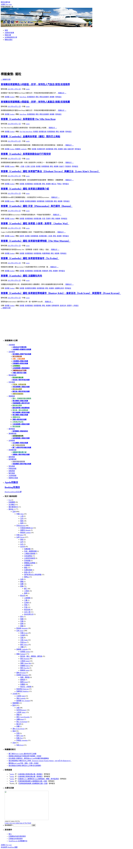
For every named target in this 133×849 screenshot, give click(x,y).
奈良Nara (23, 642)
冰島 (17, 708)
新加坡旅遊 (12, 375)
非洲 (14, 743)
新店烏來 (27, 609)
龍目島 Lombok (25, 532)
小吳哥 (50, 236)
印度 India (19, 535)
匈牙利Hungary (21, 710)
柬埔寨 (52, 97)
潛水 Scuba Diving (18, 729)
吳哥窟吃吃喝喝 (30, 288)
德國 (17, 715)
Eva (10, 500)
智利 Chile (19, 736)
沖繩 (21, 647)
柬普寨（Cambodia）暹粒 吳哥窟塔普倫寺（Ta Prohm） (30, 258)
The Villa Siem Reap (25, 131)
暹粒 (37, 97)
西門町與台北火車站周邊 (32, 574)
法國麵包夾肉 (59, 288)
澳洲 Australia (20, 698)
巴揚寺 (48, 218)
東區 (25, 567)
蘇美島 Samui (24, 670)
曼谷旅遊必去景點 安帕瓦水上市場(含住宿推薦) (25, 765)
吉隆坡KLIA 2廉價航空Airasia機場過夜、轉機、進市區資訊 (38, 779)
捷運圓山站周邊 (29, 563)
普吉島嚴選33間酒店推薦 (21, 412)
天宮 (43, 218)
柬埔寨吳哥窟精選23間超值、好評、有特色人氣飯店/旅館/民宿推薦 (35, 102)
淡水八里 (27, 612)
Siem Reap (22, 97)
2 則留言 (76, 305)
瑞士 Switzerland (21, 722)
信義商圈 (27, 549)
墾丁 (25, 588)
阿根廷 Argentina (22, 740)
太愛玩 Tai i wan (6, 4)
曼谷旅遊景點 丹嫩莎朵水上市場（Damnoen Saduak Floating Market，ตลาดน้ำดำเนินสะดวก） (40, 761)
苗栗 (21, 623)
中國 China (20, 514)
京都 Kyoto (24, 633)
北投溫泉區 (28, 556)
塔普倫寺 (45, 271)
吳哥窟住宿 (42, 131)
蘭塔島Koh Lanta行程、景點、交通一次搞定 (24, 763)
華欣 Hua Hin (24, 668)
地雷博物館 (46, 253)
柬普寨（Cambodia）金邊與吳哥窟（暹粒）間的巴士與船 (30, 136)
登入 (10, 834)
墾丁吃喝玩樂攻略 (18, 445)
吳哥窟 (35, 131)
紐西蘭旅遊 (12, 459)
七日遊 (27, 166)
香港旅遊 (12, 429)
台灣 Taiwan (20, 537)
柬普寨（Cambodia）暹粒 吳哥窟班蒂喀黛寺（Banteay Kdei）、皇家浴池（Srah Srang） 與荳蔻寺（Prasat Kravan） (61, 293)
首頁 (6, 30)
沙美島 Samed (25, 661)
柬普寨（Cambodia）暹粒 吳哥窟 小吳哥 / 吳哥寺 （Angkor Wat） (35, 223)
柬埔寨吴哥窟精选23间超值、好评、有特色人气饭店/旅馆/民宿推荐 (35, 84)
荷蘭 (17, 726)
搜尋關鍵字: (9, 825)
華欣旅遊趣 (16, 426)
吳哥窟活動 (37, 184)
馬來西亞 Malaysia (22, 689)
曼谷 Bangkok (24, 658)
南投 (21, 539)
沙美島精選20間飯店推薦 (21, 424)
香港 (21, 523)
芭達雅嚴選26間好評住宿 (21, 403)
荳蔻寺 (69, 305)
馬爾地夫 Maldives (22, 691)
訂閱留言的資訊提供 (16, 838)
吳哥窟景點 (37, 253)
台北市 (22, 546)
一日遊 (21, 166)
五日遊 (32, 166)
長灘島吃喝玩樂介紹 (19, 452)
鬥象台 (59, 184)
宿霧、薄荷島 (25, 677)
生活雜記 (12, 504)
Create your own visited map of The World (18, 823)
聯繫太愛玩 (8, 39)
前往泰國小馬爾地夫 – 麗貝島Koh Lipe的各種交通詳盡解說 (29, 758)
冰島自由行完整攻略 (19, 347)
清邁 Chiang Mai (25, 663)
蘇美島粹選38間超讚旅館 (21, 408)
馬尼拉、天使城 (25, 686)
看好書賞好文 (13, 507)
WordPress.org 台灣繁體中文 (18, 841)
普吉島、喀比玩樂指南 (20, 410)
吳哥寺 (21, 236)
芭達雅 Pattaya (25, 665)
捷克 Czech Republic (23, 717)
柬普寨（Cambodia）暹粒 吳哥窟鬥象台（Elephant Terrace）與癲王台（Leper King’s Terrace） (50, 171)
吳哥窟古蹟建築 (30, 201)
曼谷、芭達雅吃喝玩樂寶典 (21, 398)
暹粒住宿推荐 (44, 97)
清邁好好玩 (16, 417)
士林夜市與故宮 (29, 558)
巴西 (17, 733)
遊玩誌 (11, 509)
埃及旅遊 (12, 466)
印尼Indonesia (20, 525)
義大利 (18, 724)
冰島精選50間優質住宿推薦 (21, 349)
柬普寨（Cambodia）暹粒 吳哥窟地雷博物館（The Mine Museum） (35, 241)
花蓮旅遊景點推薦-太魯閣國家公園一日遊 (32, 781)
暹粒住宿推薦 (44, 114)
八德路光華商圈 (29, 553)
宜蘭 (21, 584)
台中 (21, 542)
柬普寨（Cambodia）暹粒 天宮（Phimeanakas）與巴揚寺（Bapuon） (36, 206)
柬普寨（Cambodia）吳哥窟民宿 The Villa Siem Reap (28, 119)
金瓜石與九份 (28, 614)
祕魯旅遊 (12, 471)
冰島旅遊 (12, 345)
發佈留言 (58, 97)
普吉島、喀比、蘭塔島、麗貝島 (31, 656)
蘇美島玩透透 (17, 405)
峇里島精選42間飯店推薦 (21, 387)
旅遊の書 (8, 35)
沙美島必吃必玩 (17, 422)
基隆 (21, 581)
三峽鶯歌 (27, 598)
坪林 (25, 605)
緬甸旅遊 (12, 457)
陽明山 (26, 577)
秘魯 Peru (19, 738)
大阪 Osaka (24, 640)
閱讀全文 (62, 93)
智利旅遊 (12, 473)
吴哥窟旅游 (31, 97)
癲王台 (53, 184)
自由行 (61, 166)
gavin (28, 89)
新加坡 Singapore (22, 628)
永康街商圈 (28, 570)
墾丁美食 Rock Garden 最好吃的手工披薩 (22, 754)
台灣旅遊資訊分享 (11, 37)
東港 (25, 593)
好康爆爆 (12, 502)
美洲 (14, 731)
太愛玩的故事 (9, 32)
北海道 (22, 635)
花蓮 (21, 621)
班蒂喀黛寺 (55, 305)
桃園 (21, 619)
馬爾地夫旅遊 (13, 478)
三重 (25, 600)
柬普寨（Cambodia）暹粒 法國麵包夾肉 (21, 275)
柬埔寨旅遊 (12, 433)
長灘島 (22, 684)
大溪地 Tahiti (20, 696)
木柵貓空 (27, 565)
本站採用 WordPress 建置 (9, 847)
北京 (21, 518)
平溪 (25, 607)
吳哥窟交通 (41, 149)
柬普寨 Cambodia (21, 149)
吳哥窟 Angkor (10, 97)
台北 (21, 544)
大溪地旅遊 (12, 475)
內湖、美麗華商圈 (30, 551)
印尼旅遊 (12, 382)
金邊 (65, 149)
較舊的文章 (6, 79)
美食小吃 (27, 572)
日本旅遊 (12, 352)
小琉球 (26, 591)
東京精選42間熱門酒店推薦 (21, 354)
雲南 (21, 521)
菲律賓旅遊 (12, 450)
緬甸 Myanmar (21, 672)
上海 (21, 516)
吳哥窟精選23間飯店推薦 (21, 438)
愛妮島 (22, 679)
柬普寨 (62, 131)
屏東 (21, 586)
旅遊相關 (15, 703)
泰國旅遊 (12, 396)
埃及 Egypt (20, 745)
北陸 (21, 637)
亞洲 (14, 511)
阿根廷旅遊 (12, 468)
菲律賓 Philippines (22, 675)
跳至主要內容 (5, 2)
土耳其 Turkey (21, 712)
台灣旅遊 (12, 440)
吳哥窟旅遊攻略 (17, 436)
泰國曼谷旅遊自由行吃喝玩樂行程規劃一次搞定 (25, 756)
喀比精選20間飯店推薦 (20, 415)
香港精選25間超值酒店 (20, 431)
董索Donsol (24, 682)
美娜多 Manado (25, 530)
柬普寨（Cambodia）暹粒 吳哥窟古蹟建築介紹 (25, 188)
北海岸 (26, 602)
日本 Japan (19, 630)
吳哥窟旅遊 (31, 114)
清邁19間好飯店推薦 (19, 419)
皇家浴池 (63, 305)
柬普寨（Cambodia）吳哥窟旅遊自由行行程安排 (26, 154)
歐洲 (14, 705)
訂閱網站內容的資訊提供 (17, 836)
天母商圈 (27, 560)
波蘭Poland (20, 719)
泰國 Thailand (20, 654)
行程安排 (68, 166)
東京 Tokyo (24, 644)
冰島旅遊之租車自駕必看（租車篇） (30, 774)
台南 (21, 579)
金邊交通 (70, 149)
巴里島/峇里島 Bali (26, 528)
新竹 (21, 616)
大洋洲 (14, 693)
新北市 (22, 595)
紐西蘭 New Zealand (23, 701)
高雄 (21, 626)
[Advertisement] (66, 55)
